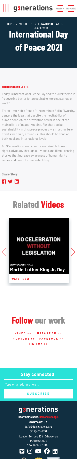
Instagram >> (49, 333)
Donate (71, 8)
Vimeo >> (23, 333)
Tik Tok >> (38, 343)
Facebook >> (51, 338)
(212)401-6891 (38, 431)
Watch (60, 8)
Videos (23, 24)
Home (10, 24)
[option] (39, 250)
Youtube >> (24, 338)
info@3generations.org (38, 426)
